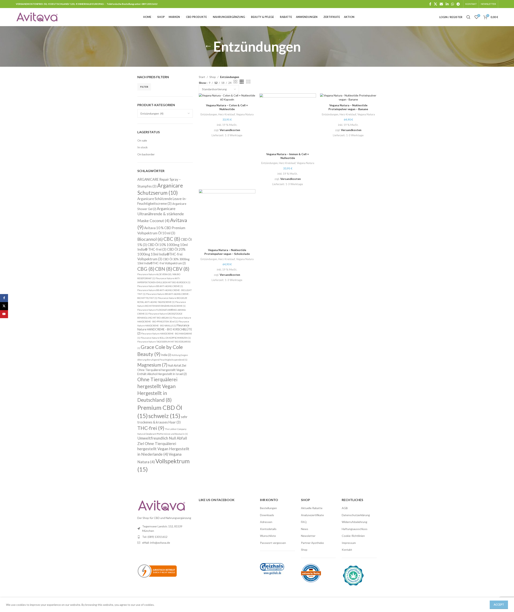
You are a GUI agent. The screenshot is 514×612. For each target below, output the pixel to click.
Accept (499, 604)
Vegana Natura (245, 114)
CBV (181, 269)
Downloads (267, 515)
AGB (345, 508)
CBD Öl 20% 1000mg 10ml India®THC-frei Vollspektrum (161, 254)
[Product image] (348, 97)
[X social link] (435, 4)
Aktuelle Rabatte (311, 508)
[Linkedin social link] (447, 4)
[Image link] (161, 505)
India (166, 355)
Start (202, 77)
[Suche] (468, 17)
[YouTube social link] (4, 314)
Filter (144, 86)
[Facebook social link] (430, 4)
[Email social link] (441, 4)
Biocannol (150, 239)
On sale (142, 140)
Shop (212, 77)
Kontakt (347, 549)
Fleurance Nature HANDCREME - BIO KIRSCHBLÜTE (164, 329)
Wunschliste (268, 535)
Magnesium (152, 365)
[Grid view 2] (235, 81)
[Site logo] (37, 16)
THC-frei (150, 428)
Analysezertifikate (312, 515)
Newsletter (308, 535)
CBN (163, 269)
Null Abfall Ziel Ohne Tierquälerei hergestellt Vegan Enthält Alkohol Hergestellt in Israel (162, 370)
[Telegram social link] (458, 4)
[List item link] (165, 537)
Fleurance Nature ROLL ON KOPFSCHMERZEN (166, 337)
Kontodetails (268, 529)
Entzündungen (209, 114)
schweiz (164, 415)
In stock (142, 147)
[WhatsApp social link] (452, 4)
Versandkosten (230, 130)
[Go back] (208, 46)
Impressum (349, 542)
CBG (145, 269)
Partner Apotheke (312, 542)
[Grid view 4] (248, 81)
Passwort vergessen (273, 542)
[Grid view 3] (242, 81)
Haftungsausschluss (354, 529)
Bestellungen (268, 508)
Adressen (266, 522)
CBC (171, 239)
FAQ (304, 522)
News (304, 529)
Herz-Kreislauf (226, 114)
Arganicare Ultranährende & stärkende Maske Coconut (160, 214)
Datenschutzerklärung (356, 515)
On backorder (146, 154)
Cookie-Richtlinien (353, 535)
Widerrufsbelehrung (354, 522)
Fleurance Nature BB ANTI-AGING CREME (160, 286)
